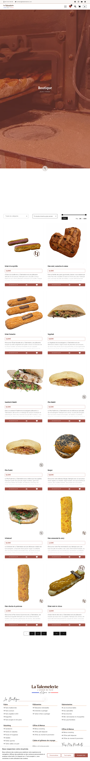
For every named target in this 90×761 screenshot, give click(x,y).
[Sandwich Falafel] (24, 379)
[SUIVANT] (63, 633)
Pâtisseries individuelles (41, 708)
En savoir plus (13, 284)
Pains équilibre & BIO (11, 714)
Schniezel (8, 538)
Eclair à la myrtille (11, 266)
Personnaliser (54, 755)
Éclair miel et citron (55, 606)
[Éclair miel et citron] (66, 583)
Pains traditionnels (11, 708)
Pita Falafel (51, 402)
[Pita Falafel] (66, 379)
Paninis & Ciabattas (11, 732)
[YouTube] (81, 1)
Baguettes (8, 717)
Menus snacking (39, 729)
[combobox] (16, 216)
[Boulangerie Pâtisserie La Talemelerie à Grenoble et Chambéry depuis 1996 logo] (9, 6)
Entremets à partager (41, 711)
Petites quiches (10, 741)
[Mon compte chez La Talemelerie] (84, 6)
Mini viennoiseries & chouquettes (73, 717)
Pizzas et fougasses (11, 735)
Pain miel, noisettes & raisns (58, 266)
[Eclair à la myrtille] (24, 243)
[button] (65, 6)
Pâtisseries (37, 704)
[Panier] (79, 6)
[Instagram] (78, 1)
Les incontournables (69, 708)
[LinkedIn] (85, 1)
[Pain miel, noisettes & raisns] (66, 243)
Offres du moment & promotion (44, 735)
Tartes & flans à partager (42, 714)
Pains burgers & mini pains (13, 720)
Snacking (7, 725)
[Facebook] (75, 1)
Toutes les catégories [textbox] (11, 216)
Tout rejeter (67, 755)
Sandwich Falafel (11, 402)
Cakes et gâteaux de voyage (44, 740)
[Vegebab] (66, 311)
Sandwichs (8, 729)
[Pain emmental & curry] (66, 515)
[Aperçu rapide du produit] (26, 284)
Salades (7, 738)
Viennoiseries (67, 704)
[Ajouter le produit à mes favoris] (36, 284)
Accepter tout (81, 755)
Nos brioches (67, 714)
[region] (45, 753)
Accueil (42, 91)
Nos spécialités (68, 711)
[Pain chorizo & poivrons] (24, 583)
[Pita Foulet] (24, 447)
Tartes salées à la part (12, 744)
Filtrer (64, 218)
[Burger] (66, 447)
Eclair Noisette (10, 334)
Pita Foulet (9, 470)
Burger (50, 470)
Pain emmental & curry (56, 538)
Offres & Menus (39, 725)
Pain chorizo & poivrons (13, 606)
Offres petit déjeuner (40, 732)
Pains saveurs (9, 711)
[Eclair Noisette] (24, 311)
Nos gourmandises (69, 720)
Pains (6, 704)
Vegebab (51, 334)
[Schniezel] (24, 515)
